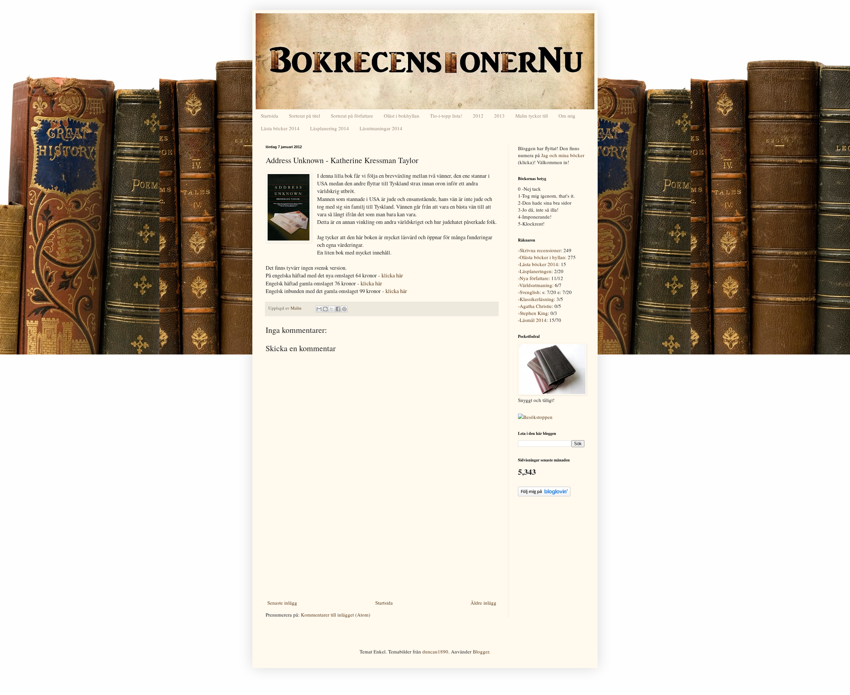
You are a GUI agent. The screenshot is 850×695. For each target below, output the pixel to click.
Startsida (269, 115)
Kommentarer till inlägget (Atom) (335, 614)
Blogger (481, 651)
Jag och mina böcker (562, 155)
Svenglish (530, 292)
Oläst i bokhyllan (401, 115)
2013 (499, 115)
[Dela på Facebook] (338, 309)
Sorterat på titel (304, 115)
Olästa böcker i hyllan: (543, 257)
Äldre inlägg (483, 602)
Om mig (566, 115)
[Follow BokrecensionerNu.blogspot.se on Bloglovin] (544, 494)
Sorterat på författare (352, 115)
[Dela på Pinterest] (344, 309)
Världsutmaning (535, 285)
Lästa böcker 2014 (280, 128)
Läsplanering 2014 (329, 128)
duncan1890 (435, 651)
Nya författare (534, 278)
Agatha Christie (536, 306)
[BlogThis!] (325, 309)
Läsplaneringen (536, 271)
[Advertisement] (382, 547)
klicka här (392, 275)
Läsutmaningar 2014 (381, 128)
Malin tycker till (531, 115)
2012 (478, 115)
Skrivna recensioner (540, 250)
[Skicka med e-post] (319, 309)
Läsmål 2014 (533, 320)
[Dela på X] (331, 309)
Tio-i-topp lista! (446, 115)
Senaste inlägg (282, 602)
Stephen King (534, 313)
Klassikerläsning (537, 299)
